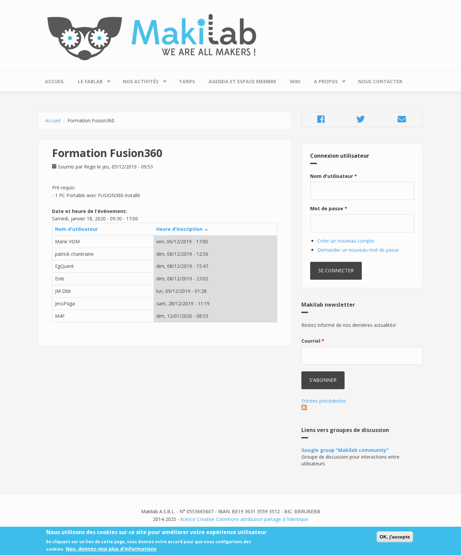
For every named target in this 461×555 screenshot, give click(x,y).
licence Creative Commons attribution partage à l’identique (244, 519)
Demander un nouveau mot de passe (358, 250)
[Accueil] (230, 37)
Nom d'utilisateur (76, 229)
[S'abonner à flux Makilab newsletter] (362, 407)
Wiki (295, 81)
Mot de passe (328, 208)
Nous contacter (380, 81)
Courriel (312, 341)
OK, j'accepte (395, 536)
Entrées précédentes (323, 401)
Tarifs (187, 81)
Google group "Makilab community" (345, 450)
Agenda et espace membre (242, 81)
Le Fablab (87, 80)
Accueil (54, 81)
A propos (322, 80)
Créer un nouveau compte (345, 241)
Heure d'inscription (179, 229)
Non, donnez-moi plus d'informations (111, 549)
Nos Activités (137, 80)
